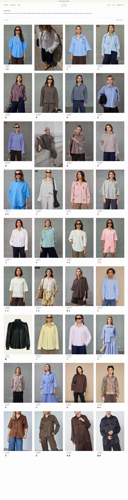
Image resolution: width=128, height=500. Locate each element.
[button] (13, 5)
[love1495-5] (48, 189)
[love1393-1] (110, 383)
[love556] (18, 334)
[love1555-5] (18, 141)
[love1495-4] (48, 93)
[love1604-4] (110, 93)
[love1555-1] (18, 93)
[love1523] (110, 334)
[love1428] (48, 431)
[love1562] (79, 44)
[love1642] (79, 189)
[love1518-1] (48, 334)
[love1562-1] (110, 189)
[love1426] (79, 431)
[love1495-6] (18, 238)
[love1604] (48, 238)
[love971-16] (48, 286)
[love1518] (79, 383)
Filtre (6, 20)
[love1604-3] (79, 141)
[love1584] (110, 238)
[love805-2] (18, 44)
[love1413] (18, 431)
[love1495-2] (79, 93)
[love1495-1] (79, 334)
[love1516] (18, 383)
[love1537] (48, 383)
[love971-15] (18, 189)
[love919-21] (110, 286)
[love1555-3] (110, 141)
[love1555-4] (110, 44)
